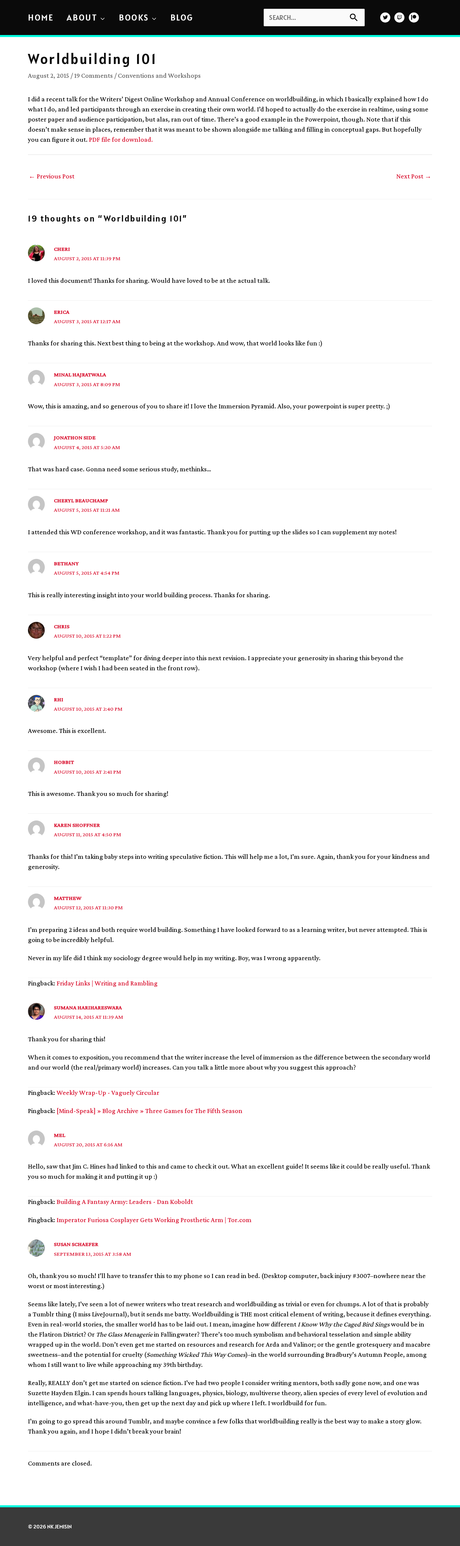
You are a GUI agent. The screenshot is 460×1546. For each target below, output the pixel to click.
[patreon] (415, 17)
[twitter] (386, 17)
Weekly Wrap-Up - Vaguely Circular (108, 1092)
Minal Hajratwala (80, 374)
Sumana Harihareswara (88, 1007)
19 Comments (93, 75)
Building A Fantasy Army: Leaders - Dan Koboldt (125, 1201)
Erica (61, 312)
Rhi (58, 699)
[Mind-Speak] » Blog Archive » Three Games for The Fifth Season (149, 1110)
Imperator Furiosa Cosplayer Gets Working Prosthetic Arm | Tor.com (154, 1219)
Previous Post (51, 176)
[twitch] (400, 17)
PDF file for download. (121, 139)
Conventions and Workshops (159, 75)
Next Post (413, 176)
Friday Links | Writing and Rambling (107, 983)
